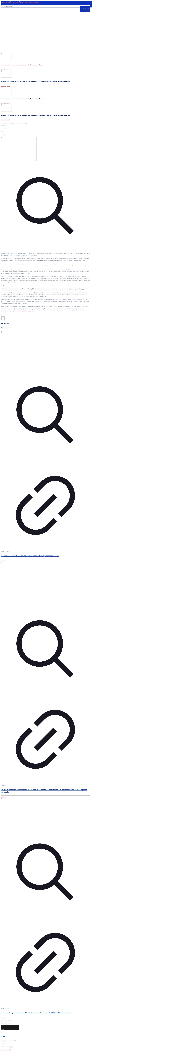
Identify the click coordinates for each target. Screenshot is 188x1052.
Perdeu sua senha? (6, 1050)
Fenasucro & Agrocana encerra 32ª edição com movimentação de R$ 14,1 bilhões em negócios (36, 1013)
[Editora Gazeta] (19, 3)
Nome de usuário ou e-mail (8, 1041)
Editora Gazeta (12, 124)
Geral (5, 128)
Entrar (10, 1047)
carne (5, 134)
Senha (3, 1044)
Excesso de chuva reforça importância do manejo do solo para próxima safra (30, 556)
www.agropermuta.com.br (28, 312)
